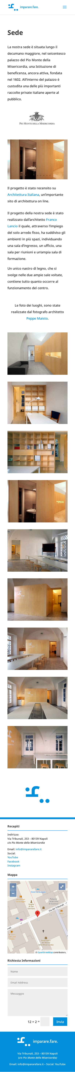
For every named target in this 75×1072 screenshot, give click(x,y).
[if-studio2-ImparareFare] (37, 472)
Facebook (13, 861)
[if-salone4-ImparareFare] (37, 718)
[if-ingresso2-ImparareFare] (37, 373)
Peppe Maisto (37, 318)
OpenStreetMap (45, 952)
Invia (60, 1022)
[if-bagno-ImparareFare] (37, 178)
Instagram (13, 865)
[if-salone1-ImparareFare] (37, 619)
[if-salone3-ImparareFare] (37, 570)
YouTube (12, 857)
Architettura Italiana (23, 194)
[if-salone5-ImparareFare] (37, 668)
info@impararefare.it (29, 849)
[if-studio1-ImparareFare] (37, 423)
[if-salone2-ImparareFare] (37, 767)
